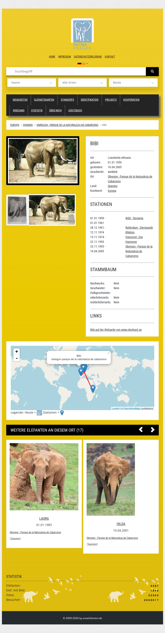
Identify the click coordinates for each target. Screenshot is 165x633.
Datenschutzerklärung (88, 56)
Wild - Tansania (134, 218)
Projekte (111, 99)
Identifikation (89, 99)
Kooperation (131, 99)
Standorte (67, 99)
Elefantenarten (44, 99)
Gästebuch (75, 110)
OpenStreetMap (132, 408)
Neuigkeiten (20, 99)
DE (84, 63)
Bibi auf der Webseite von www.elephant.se (116, 329)
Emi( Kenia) (121, 497)
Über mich (55, 110)
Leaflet (115, 408)
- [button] (16, 358)
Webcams (18, 110)
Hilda (44, 524)
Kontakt (110, 56)
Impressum (64, 56)
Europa (14, 125)
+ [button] (16, 351)
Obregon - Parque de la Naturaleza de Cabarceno (67, 125)
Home (52, 56)
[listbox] (31, 82)
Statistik (37, 110)
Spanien (28, 125)
